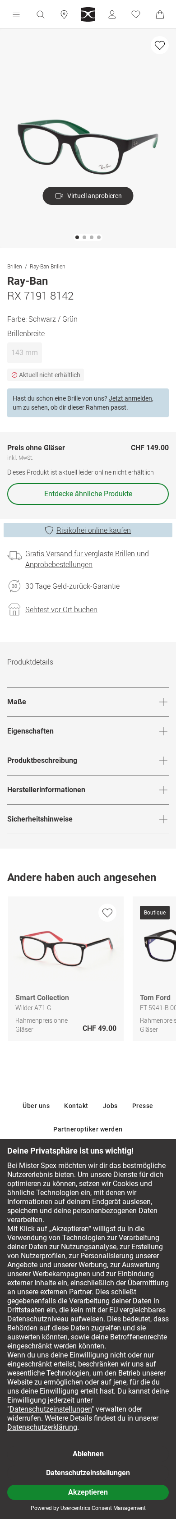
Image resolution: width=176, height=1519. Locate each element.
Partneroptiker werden (88, 1129)
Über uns (36, 1105)
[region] (88, 971)
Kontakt (76, 1105)
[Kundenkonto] (112, 14)
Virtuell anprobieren (94, 195)
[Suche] (40, 14)
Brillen (14, 266)
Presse (142, 1105)
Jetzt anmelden (130, 398)
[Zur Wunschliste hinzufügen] (160, 45)
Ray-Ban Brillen (47, 266)
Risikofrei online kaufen (93, 530)
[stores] (64, 14)
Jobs (110, 1105)
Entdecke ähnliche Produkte (88, 493)
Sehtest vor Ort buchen (61, 609)
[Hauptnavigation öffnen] (16, 14)
